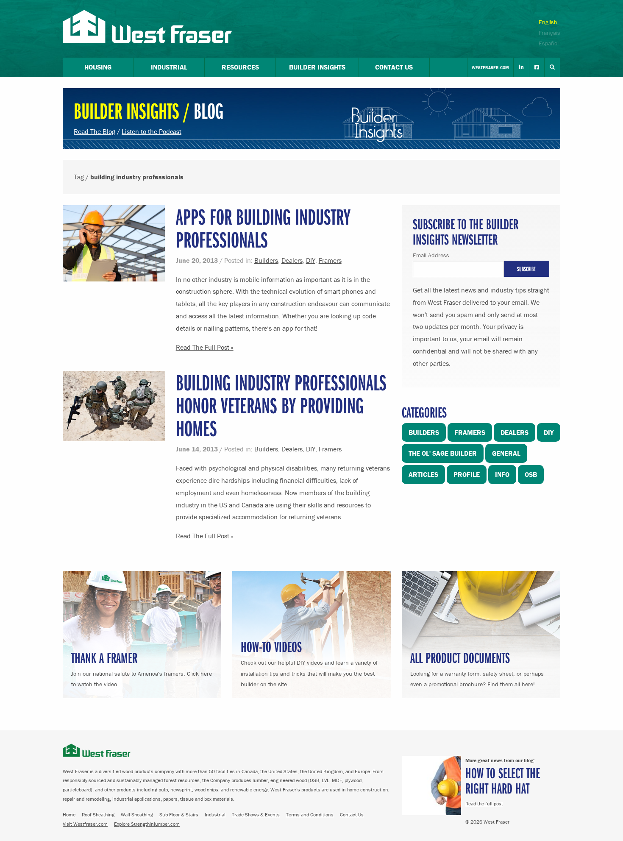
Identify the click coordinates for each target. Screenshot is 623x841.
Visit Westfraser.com (85, 824)
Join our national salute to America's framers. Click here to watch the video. (141, 668)
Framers (330, 260)
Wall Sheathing (137, 814)
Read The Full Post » (205, 347)
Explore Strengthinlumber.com (147, 824)
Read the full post (484, 803)
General (506, 453)
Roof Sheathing (98, 814)
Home (69, 814)
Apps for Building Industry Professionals (263, 227)
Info (502, 474)
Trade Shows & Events (256, 814)
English (548, 22)
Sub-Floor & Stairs (178, 814)
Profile (466, 474)
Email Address (431, 255)
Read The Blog (94, 131)
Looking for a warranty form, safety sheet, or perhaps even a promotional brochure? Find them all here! (477, 668)
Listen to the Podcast (151, 131)
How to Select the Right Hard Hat (502, 780)
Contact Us (352, 814)
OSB (531, 474)
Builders (266, 260)
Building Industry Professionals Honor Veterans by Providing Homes (281, 405)
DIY (310, 260)
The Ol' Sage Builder (443, 453)
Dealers (292, 260)
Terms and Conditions (310, 814)
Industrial (215, 814)
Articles (423, 474)
